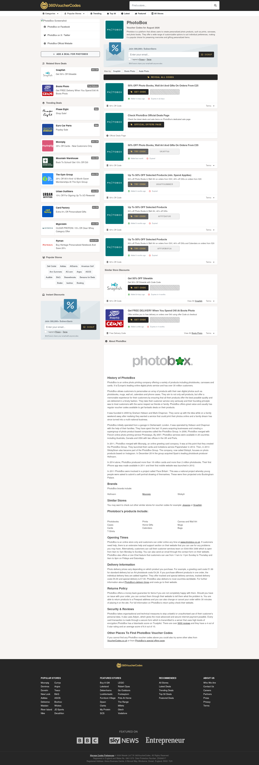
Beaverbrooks (70, 277)
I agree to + (57, 332)
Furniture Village (108, 697)
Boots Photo (62, 86)
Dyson (103, 701)
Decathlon (59, 713)
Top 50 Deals (165, 693)
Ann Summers (56, 271)
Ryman (59, 240)
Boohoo (58, 701)
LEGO (121, 682)
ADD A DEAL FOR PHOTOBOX (72, 54)
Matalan (44, 705)
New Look (45, 693)
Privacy (58, 332)
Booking (80, 282)
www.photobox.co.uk (190, 541)
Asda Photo (144, 71)
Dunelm (44, 690)
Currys (57, 682)
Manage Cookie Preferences (102, 755)
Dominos (45, 686)
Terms (65, 332)
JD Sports (59, 709)
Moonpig (60, 142)
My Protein (105, 709)
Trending (97, 13)
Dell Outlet (51, 266)
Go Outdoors (124, 690)
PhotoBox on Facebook (59, 26)
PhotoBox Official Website (60, 43)
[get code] (165, 92)
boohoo (70, 282)
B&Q (58, 277)
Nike (43, 713)
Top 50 (113, 13)
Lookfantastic (106, 693)
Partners (207, 693)
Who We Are (209, 682)
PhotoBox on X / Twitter (59, 35)
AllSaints (73, 266)
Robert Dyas (124, 686)
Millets (121, 705)
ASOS (88, 271)
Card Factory (63, 207)
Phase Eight (62, 109)
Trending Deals (166, 690)
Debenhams (106, 690)
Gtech (121, 709)
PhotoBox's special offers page (150, 640)
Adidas (63, 266)
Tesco (57, 690)
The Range (123, 701)
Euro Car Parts (63, 125)
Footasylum (123, 693)
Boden (60, 282)
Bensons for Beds (87, 277)
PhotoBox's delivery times (137, 582)
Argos (79, 271)
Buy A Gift (105, 682)
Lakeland (104, 686)
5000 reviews (184, 623)
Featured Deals (166, 697)
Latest (127, 13)
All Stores (158, 13)
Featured (142, 13)
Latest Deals (165, 686)
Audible (49, 277)
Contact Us (208, 686)
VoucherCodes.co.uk (117, 640)
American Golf (87, 266)
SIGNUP (90, 327)
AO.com (69, 271)
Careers (207, 690)
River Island (46, 709)
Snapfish (60, 70)
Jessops (186, 504)
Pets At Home (124, 697)
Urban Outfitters (64, 191)
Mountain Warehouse (67, 158)
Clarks (103, 705)
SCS (102, 713)
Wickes (57, 705)
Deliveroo (45, 701)
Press (206, 697)
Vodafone (122, 713)
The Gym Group (64, 174)
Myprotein (61, 224)
